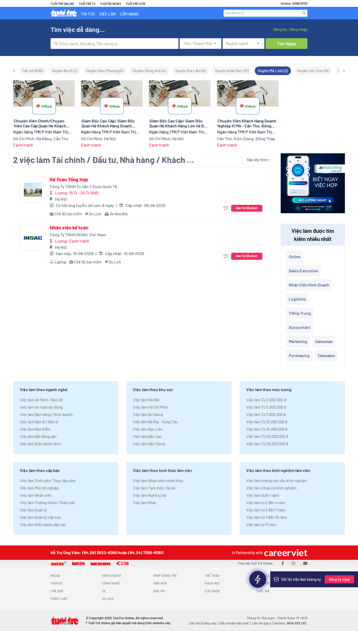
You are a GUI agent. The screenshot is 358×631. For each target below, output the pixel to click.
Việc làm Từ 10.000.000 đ (266, 421)
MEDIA (55, 575)
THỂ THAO (212, 575)
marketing (298, 341)
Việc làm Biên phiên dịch (40, 443)
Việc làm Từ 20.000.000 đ (267, 436)
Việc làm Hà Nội (146, 399)
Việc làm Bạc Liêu (148, 429)
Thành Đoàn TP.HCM (292, 618)
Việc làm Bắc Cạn (147, 436)
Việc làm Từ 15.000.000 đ (266, 429)
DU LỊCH (108, 598)
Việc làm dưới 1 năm (262, 495)
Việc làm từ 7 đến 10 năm (266, 517)
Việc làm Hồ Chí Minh (150, 407)
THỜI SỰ (56, 583)
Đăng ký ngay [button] (339, 579)
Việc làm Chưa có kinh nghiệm (271, 488)
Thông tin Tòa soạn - (262, 618)
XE (104, 591)
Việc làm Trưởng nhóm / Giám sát (47, 502)
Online (295, 256)
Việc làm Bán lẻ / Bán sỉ (39, 421)
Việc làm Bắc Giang (149, 443)
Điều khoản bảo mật (234, 623)
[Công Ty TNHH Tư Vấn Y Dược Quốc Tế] (33, 189)
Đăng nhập (298, 29)
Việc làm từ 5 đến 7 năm (265, 510)
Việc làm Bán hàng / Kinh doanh (46, 414)
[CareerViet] (285, 552)
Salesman (324, 341)
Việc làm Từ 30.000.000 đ (267, 443)
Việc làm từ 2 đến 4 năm (266, 502)
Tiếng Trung (300, 313)
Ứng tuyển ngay (247, 208)
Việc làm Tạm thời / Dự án (154, 488)
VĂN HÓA (160, 583)
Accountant (299, 327)
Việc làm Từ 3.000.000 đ (266, 399)
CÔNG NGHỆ (111, 583)
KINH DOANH (111, 575)
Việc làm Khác (145, 502)
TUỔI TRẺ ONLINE (62, 3)
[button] (226, 208)
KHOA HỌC (212, 583)
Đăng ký (280, 29)
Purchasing (299, 355)
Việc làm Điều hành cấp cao (43, 524)
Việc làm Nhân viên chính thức (158, 480)
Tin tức (88, 14)
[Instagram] (293, 563)
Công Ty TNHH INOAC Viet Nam (78, 234)
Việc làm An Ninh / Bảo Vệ (41, 399)
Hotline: (290, 623)
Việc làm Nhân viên (36, 495)
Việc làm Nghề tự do (149, 495)
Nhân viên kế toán (69, 227)
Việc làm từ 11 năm (261, 524)
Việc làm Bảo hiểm (35, 429)
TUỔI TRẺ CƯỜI (135, 3)
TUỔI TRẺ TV (87, 3)
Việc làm (107, 14)
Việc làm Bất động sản (38, 436)
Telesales (326, 355)
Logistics (297, 298)
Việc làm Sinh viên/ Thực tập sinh (47, 480)
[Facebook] (282, 563)
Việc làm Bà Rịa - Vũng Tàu (155, 421)
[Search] (304, 13)
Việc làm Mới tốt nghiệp (39, 488)
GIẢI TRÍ (159, 591)
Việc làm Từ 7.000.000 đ (265, 414)
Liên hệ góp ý (261, 623)
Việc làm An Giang (148, 414)
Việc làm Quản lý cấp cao (40, 517)
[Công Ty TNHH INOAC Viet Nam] (33, 238)
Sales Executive (303, 270)
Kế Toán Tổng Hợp (69, 179)
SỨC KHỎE (212, 591)
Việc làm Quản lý (33, 510)
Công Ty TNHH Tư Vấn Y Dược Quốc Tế (83, 186)
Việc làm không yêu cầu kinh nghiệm (276, 480)
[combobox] (114, 43)
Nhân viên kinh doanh (309, 284)
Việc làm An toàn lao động (41, 407)
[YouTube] (305, 563)
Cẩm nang (129, 14)
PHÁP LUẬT (59, 598)
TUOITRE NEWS (110, 3)
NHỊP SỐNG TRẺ (165, 575)
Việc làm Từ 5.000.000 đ (266, 407)
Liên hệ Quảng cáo (202, 623)
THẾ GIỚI (57, 591)
